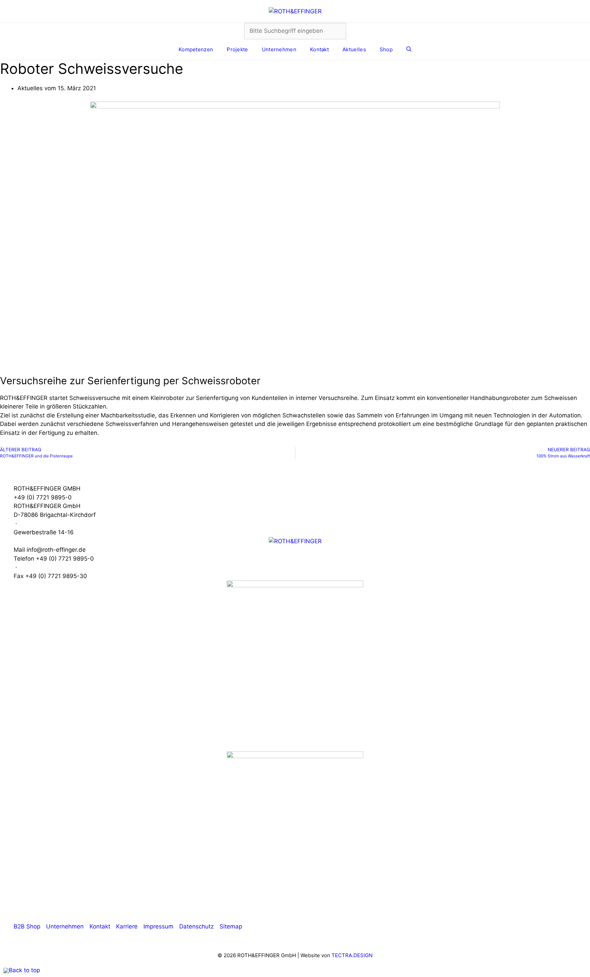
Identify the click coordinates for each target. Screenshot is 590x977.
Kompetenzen (196, 49)
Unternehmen (279, 49)
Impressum (158, 926)
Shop (386, 49)
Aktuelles (354, 49)
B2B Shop (27, 926)
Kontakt (319, 49)
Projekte (237, 49)
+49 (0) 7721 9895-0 (43, 497)
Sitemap (231, 926)
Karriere (127, 926)
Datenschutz (196, 926)
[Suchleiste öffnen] (408, 49)
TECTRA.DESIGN (352, 955)
